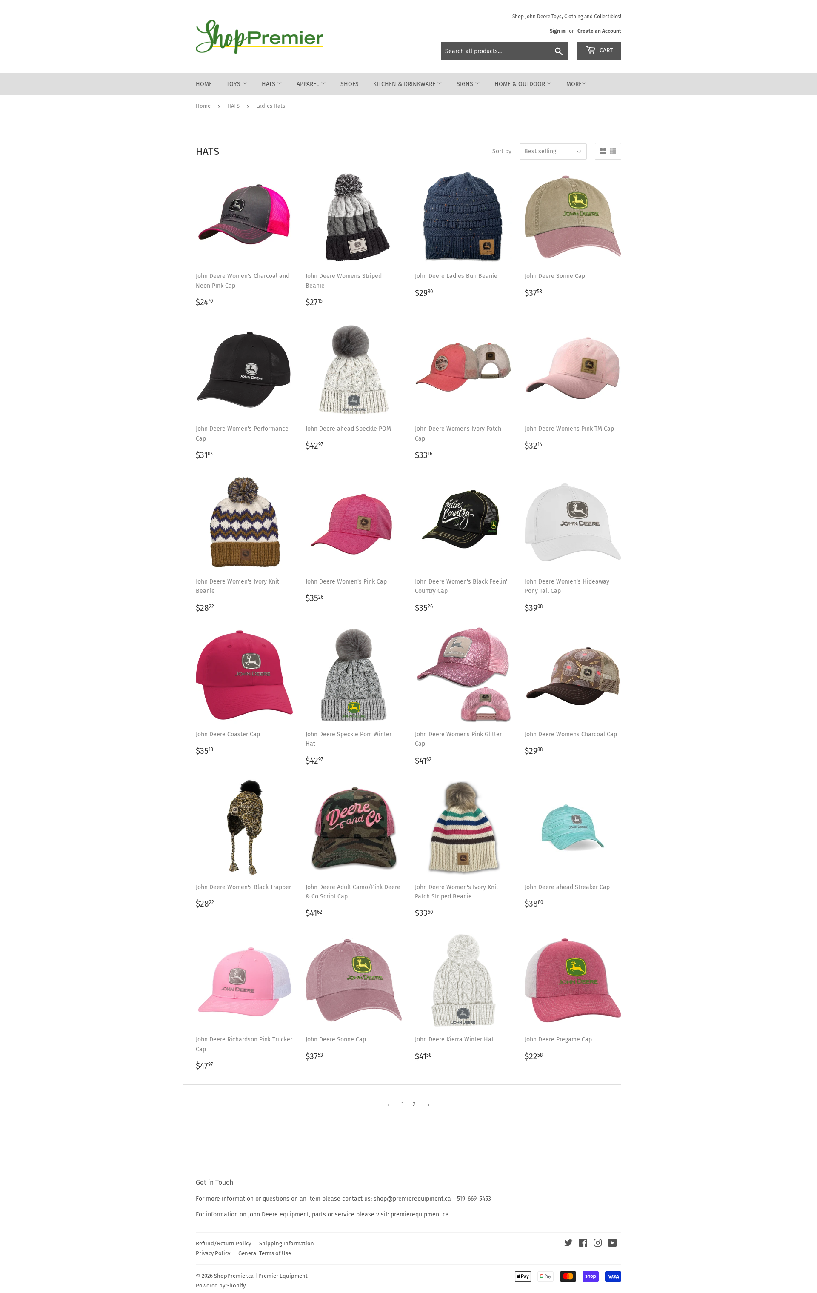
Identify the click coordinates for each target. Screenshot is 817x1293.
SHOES (349, 84)
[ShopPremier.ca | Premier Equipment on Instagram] (598, 1244)
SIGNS (466, 84)
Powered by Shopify (221, 1285)
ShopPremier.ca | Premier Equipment (261, 1276)
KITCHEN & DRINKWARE (405, 84)
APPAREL (309, 84)
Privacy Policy (213, 1253)
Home (204, 84)
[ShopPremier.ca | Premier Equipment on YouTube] (612, 1244)
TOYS (234, 84)
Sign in (558, 31)
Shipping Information (286, 1243)
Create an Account (599, 31)
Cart (605, 50)
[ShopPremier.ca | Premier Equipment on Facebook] (583, 1244)
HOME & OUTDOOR (520, 84)
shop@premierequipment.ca (412, 1198)
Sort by (501, 151)
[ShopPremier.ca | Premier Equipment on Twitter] (568, 1244)
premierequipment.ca (420, 1214)
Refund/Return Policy (223, 1243)
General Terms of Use (264, 1253)
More (574, 84)
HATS (269, 84)
